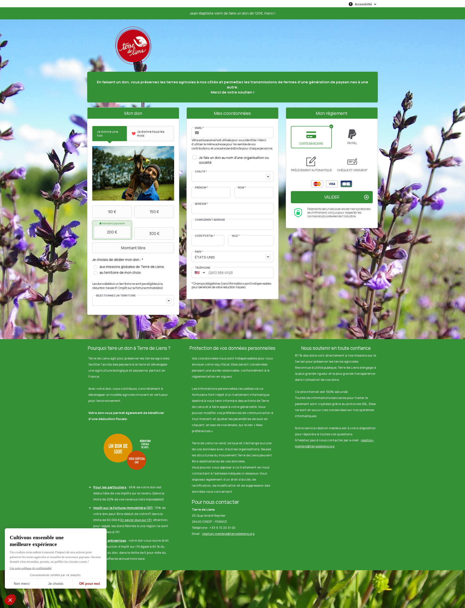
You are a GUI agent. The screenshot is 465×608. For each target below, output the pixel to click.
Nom (242, 187)
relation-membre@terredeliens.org (228, 533)
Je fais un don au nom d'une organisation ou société (234, 160)
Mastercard (317, 183)
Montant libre (133, 247)
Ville (236, 235)
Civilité (201, 171)
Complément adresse (210, 219)
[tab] (109, 133)
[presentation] (109, 133)
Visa (332, 183)
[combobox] (133, 300)
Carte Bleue (346, 183)
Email (199, 127)
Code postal (205, 235)
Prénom (201, 187)
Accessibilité (363, 4)
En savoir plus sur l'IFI (136, 520)
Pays (199, 251)
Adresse (201, 203)
